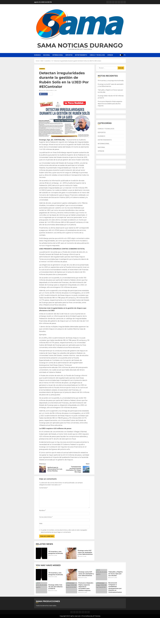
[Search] (125, 55)
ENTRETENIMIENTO (81, 55)
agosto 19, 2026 (53, 555)
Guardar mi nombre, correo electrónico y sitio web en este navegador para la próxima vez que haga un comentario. (64, 531)
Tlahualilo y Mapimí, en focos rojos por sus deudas (115, 573)
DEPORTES (69, 55)
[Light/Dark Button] (121, 55)
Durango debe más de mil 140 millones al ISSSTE (55, 586)
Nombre (42, 510)
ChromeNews (86, 616)
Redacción (43, 90)
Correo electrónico (46, 517)
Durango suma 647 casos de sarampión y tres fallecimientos (85, 552)
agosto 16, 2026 (83, 592)
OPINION (110, 55)
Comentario (43, 488)
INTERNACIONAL (57, 55)
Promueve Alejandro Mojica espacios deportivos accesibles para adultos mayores (110, 104)
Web (40, 523)
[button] (80, 24)
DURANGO (37, 55)
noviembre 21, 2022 (52, 90)
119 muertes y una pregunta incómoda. (111, 80)
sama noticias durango (80, 45)
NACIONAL (46, 55)
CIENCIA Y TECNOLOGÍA (97, 55)
